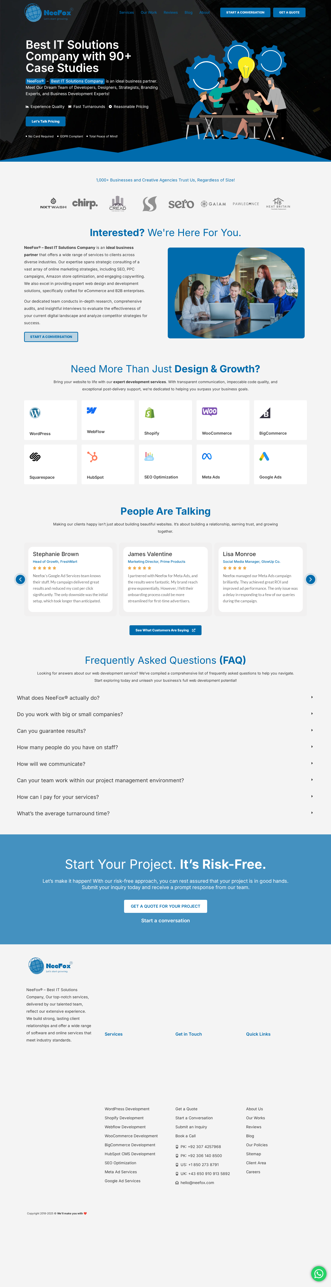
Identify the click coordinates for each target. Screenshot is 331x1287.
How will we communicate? (51, 764)
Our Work (149, 12)
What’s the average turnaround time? (63, 813)
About (204, 12)
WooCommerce (217, 433)
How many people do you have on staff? (67, 747)
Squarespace (41, 477)
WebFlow (96, 431)
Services (126, 12)
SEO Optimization (161, 477)
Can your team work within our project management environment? (100, 780)
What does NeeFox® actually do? (58, 698)
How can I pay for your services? (58, 797)
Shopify (151, 433)
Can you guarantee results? (51, 731)
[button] (20, 579)
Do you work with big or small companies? (70, 714)
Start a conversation (165, 920)
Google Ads (270, 477)
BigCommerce (273, 433)
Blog (189, 12)
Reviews (171, 12)
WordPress (40, 433)
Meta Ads (211, 477)
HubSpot (95, 477)
